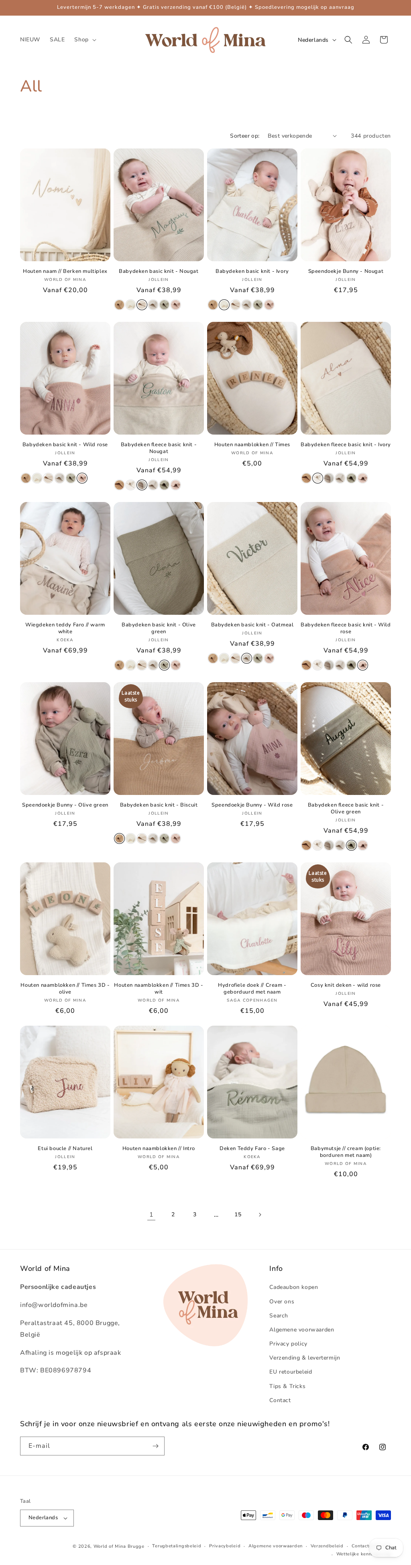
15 (237, 1214)
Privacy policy (288, 1344)
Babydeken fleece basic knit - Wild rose (346, 628)
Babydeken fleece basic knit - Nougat (159, 448)
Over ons (281, 1301)
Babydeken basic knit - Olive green (159, 628)
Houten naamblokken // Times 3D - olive (65, 989)
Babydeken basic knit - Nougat (158, 271)
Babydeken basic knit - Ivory (252, 271)
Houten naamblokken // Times (252, 444)
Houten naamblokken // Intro (158, 1148)
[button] (84, 39)
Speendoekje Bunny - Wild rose (252, 805)
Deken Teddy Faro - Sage (252, 1148)
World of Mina (110, 1546)
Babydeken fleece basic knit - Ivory (346, 444)
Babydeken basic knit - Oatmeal (252, 625)
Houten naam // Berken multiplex (65, 271)
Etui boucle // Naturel (65, 1148)
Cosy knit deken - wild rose (346, 985)
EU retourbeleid (290, 1372)
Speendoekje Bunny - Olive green (65, 805)
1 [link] (151, 1214)
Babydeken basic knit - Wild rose (65, 444)
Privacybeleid (224, 1546)
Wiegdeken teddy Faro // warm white (65, 628)
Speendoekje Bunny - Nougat (346, 271)
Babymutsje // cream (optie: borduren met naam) (346, 1152)
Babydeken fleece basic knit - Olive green (346, 808)
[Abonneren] (155, 1446)
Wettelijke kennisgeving (363, 1554)
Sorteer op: (244, 136)
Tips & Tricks (287, 1386)
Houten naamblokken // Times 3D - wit (158, 989)
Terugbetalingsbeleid (176, 1546)
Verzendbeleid (327, 1546)
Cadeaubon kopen (293, 1287)
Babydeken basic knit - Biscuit (159, 805)
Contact (280, 1400)
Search (278, 1315)
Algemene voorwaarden (301, 1329)
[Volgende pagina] (260, 1215)
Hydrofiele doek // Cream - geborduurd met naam (252, 989)
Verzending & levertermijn (304, 1358)
